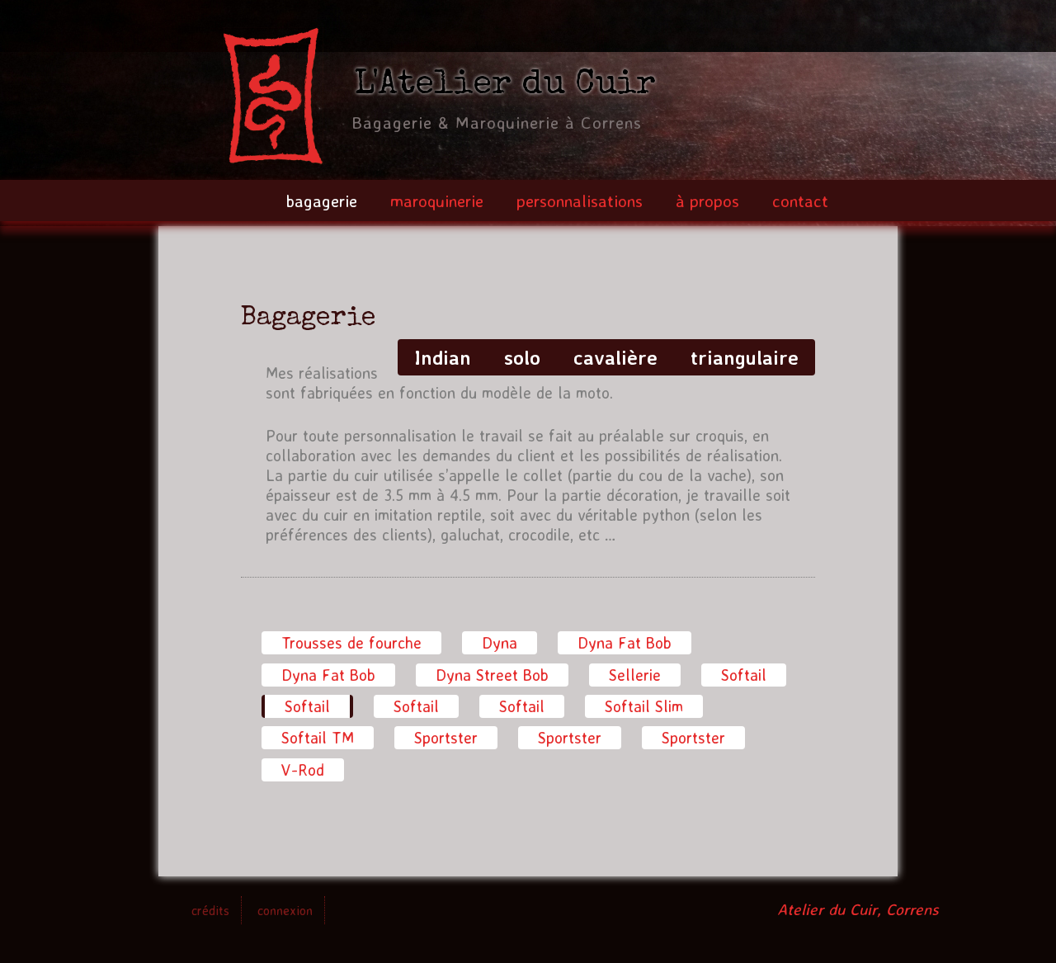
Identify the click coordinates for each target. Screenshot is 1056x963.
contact (800, 200)
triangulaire (745, 357)
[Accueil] (273, 98)
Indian (442, 357)
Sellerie (635, 675)
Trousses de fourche (351, 643)
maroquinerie (436, 200)
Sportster (446, 738)
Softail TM (317, 738)
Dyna (499, 643)
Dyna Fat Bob (625, 643)
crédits (210, 910)
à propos (707, 200)
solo (522, 357)
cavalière (615, 357)
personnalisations (579, 200)
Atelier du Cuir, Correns (858, 909)
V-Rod (302, 770)
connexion (285, 910)
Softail (743, 675)
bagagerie (321, 200)
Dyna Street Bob (492, 675)
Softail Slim (644, 706)
